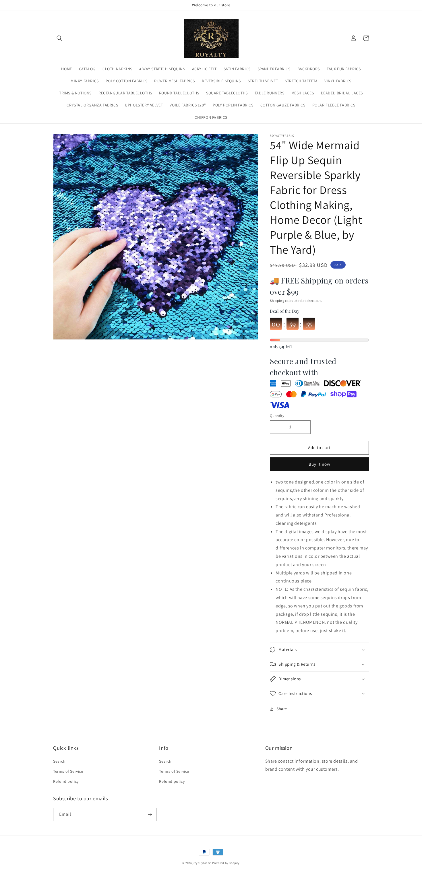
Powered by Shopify (226, 863)
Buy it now (319, 464)
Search (59, 761)
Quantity (277, 415)
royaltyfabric (202, 863)
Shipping (277, 300)
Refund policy (66, 781)
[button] (59, 38)
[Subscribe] (150, 814)
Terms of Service (68, 771)
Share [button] (281, 708)
